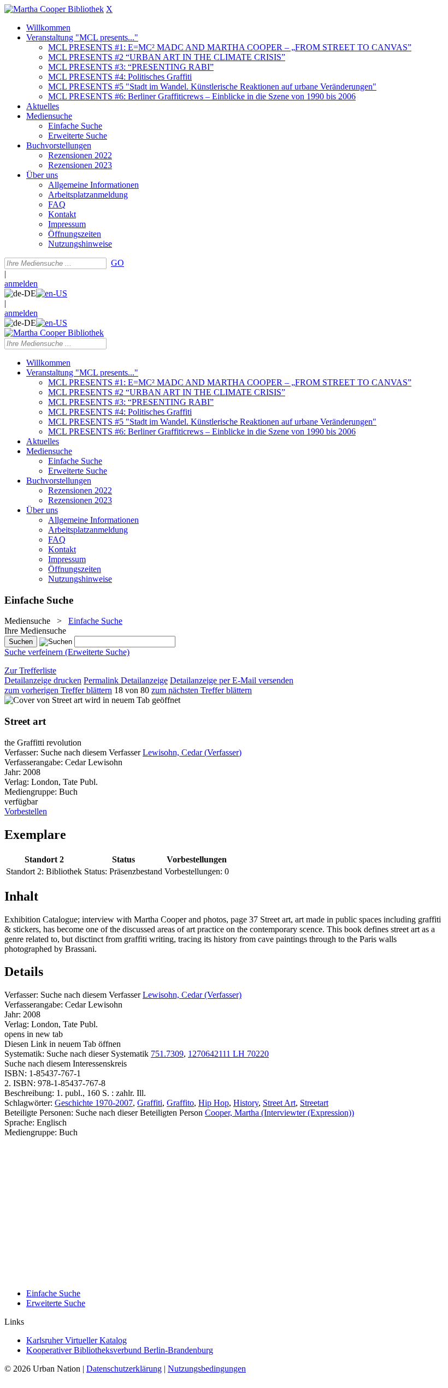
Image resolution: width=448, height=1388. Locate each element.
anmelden (21, 283)
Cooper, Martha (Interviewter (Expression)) (279, 1112)
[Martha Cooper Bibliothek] (54, 9)
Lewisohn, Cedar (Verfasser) (192, 752)
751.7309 (167, 1053)
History (245, 1102)
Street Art (279, 1102)
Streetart (314, 1102)
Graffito (180, 1102)
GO (117, 262)
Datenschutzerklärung (124, 1368)
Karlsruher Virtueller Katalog (76, 1340)
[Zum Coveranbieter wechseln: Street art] (43, 700)
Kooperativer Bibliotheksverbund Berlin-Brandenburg (119, 1350)
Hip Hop (213, 1102)
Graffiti (149, 1102)
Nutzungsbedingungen (207, 1368)
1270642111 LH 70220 (228, 1053)
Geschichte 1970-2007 (94, 1102)
